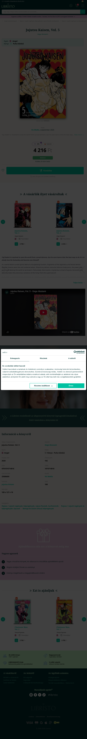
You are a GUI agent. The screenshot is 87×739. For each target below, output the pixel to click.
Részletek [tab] (43, 358)
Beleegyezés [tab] (15, 358)
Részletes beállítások (42, 386)
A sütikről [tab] (72, 358)
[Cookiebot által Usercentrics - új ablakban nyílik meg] (75, 352)
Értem (71, 386)
